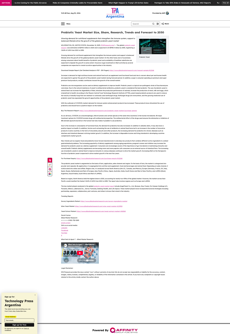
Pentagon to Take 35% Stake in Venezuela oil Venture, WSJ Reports (182, 3)
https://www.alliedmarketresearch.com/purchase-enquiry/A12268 (99, 158)
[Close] (35, 295)
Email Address (10, 317)
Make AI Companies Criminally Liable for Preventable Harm (77, 3)
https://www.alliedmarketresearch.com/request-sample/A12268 (131, 70)
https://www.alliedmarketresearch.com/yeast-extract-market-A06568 (101, 211)
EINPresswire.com (107, 45)
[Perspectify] (50, 165)
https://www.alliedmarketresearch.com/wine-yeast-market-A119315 (98, 206)
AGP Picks (6, 3)
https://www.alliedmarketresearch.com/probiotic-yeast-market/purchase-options (108, 111)
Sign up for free (19, 325)
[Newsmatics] (50, 173)
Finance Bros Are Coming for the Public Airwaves (26, 3)
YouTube (64, 233)
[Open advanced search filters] (158, 24)
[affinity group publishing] (50, 169)
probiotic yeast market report (104, 186)
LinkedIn (64, 228)
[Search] (153, 24)
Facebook (64, 230)
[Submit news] (50, 160)
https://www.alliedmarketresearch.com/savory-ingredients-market (103, 201)
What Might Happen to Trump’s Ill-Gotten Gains (128, 3)
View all (225, 3)
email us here (65, 223)
